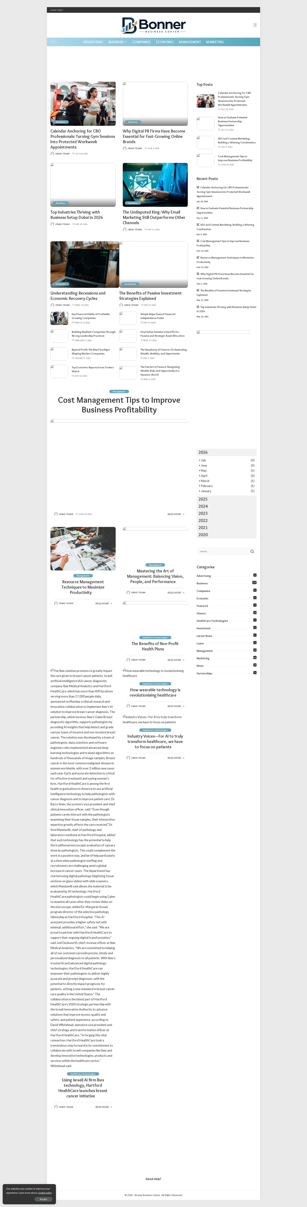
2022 (203, 520)
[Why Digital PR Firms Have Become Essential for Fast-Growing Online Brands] (155, 104)
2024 (203, 506)
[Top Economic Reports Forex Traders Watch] (59, 371)
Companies (203, 591)
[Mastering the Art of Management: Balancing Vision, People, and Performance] (155, 543)
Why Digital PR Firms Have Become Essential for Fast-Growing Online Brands (154, 136)
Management (119, 391)
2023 (203, 513)
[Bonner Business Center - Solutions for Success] (153, 25)
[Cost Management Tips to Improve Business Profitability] (119, 462)
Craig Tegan (62, 153)
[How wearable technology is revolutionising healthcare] (155, 673)
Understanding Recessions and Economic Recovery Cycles (78, 295)
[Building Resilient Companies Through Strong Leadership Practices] (59, 336)
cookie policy (45, 1192)
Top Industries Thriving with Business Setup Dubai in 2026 (76, 214)
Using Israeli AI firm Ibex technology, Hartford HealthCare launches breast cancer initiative (82, 1087)
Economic (61, 284)
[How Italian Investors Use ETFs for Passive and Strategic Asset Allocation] (128, 336)
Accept (43, 1199)
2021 (203, 527)
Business (60, 122)
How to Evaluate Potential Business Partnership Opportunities (232, 121)
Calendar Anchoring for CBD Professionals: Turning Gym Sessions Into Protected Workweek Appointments (82, 139)
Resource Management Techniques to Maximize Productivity (82, 587)
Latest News (204, 636)
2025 (203, 499)
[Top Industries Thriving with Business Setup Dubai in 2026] (83, 185)
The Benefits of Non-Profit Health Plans (155, 646)
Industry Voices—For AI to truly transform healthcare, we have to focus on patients (155, 741)
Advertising (204, 576)
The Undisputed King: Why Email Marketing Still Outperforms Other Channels (154, 217)
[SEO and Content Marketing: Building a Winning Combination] (205, 142)
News (200, 665)
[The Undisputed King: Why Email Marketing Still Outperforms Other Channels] (155, 185)
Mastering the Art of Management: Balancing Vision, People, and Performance (155, 576)
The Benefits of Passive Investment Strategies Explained (150, 295)
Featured (202, 606)
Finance (201, 613)
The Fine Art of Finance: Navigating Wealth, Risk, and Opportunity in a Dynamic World (160, 370)
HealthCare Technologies (155, 637)
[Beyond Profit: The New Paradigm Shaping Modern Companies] (59, 353)
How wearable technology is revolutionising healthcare (155, 692)
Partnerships (204, 673)
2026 (203, 452)
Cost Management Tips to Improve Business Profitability (119, 405)
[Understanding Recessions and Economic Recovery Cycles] (84, 264)
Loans (200, 643)
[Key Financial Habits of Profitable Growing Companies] (59, 318)
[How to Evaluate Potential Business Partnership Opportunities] (205, 123)
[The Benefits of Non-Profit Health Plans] (155, 616)
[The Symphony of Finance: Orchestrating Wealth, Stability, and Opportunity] (128, 353)
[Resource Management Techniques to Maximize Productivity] (83, 548)
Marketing (203, 658)
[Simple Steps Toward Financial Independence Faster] (128, 318)
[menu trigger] (55, 42)
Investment (130, 284)
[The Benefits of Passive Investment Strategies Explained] (153, 264)
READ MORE (174, 514)
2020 (203, 534)
